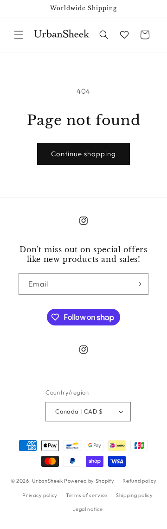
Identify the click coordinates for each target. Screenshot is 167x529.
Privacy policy (40, 495)
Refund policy (139, 481)
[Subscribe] (138, 284)
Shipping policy (134, 495)
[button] (18, 35)
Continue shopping (83, 153)
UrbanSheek (47, 481)
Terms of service (87, 495)
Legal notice (87, 509)
